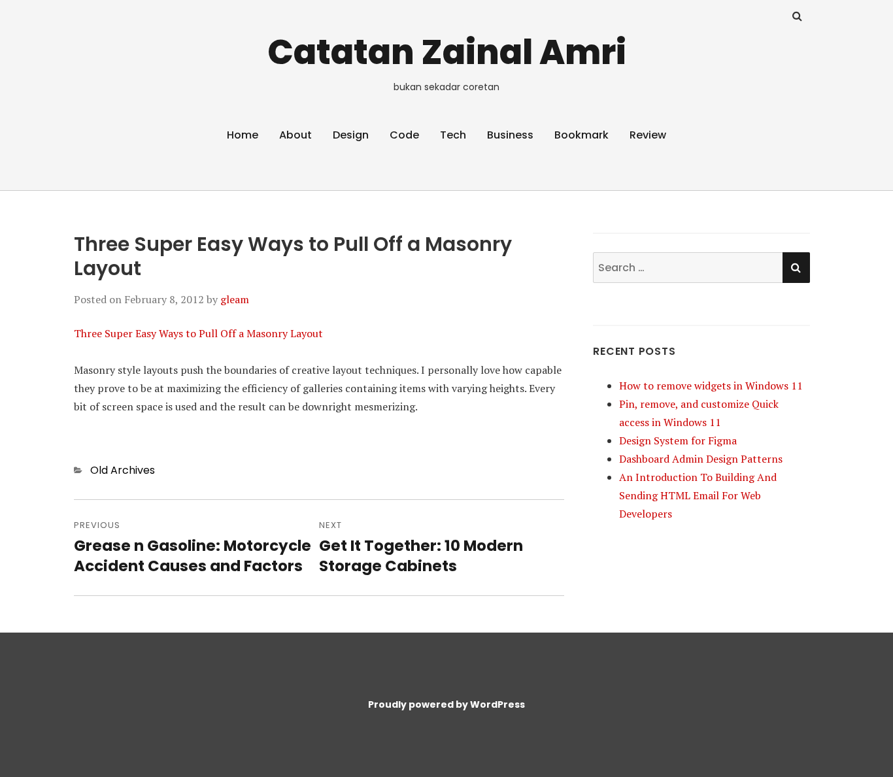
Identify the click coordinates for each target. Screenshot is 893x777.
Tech (453, 134)
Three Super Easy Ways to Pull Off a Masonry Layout (198, 333)
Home (242, 134)
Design (351, 134)
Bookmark (581, 134)
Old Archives (122, 470)
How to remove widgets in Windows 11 (711, 385)
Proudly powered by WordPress (446, 704)
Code (404, 134)
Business (510, 134)
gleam (234, 299)
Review (648, 134)
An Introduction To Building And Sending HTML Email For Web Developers (698, 495)
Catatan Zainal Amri (446, 52)
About (295, 134)
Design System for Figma (678, 440)
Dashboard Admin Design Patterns (701, 459)
